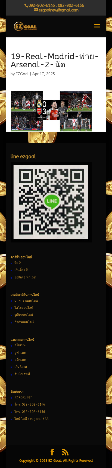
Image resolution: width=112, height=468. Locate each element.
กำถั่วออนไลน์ (24, 322)
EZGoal (22, 74)
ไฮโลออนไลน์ (23, 308)
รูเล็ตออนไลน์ (23, 315)
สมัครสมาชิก (23, 397)
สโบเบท (20, 345)
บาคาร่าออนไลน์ (26, 300)
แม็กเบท (20, 360)
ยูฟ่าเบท (20, 353)
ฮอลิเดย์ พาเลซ (25, 277)
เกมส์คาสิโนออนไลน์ (25, 295)
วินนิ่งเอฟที (22, 374)
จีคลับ (18, 263)
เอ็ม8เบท (20, 367)
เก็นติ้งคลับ (22, 270)
